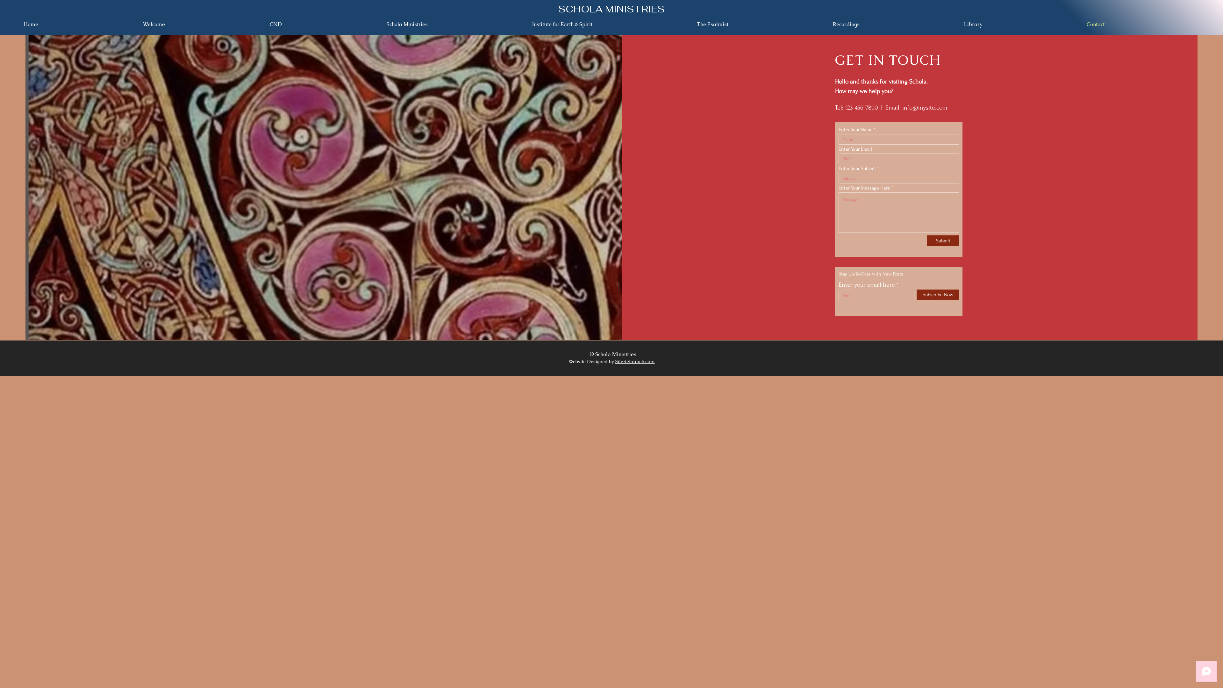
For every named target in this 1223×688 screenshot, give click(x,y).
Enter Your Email (855, 149)
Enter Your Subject (857, 168)
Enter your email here (867, 285)
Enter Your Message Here (864, 187)
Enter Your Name (856, 129)
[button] (1020, 24)
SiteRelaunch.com (635, 361)
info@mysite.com (924, 107)
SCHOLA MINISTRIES (611, 9)
